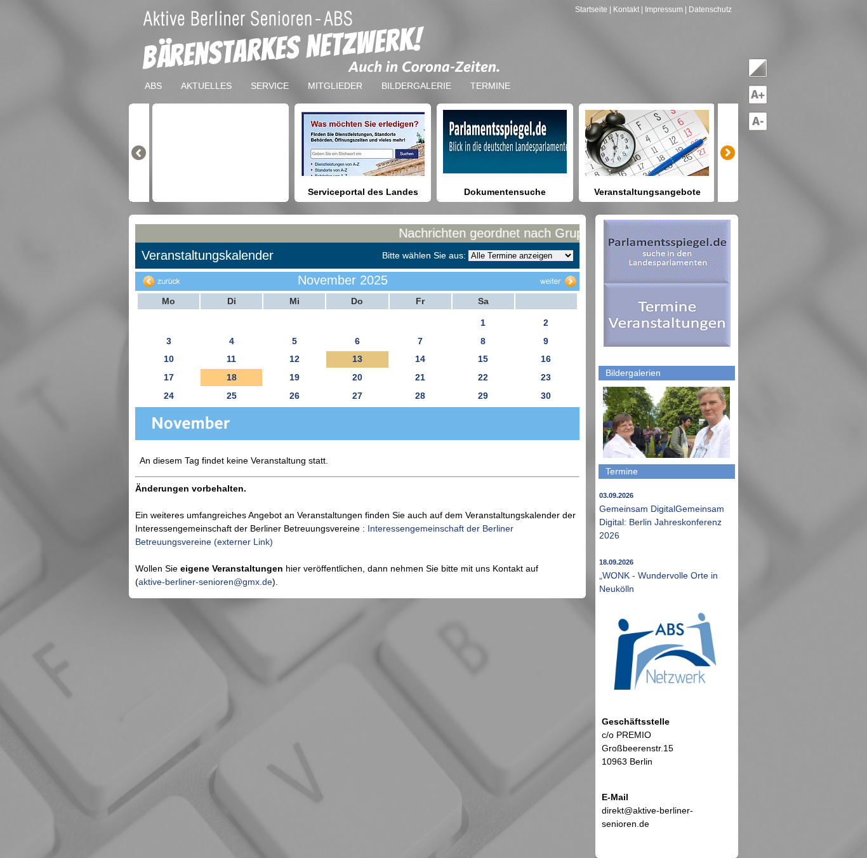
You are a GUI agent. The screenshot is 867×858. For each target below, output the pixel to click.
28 (420, 396)
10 (169, 359)
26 (294, 396)
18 (232, 377)
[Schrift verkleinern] (758, 128)
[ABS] (153, 75)
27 (357, 396)
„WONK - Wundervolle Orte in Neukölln (658, 576)
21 (420, 377)
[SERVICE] (269, 75)
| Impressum (662, 9)
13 (357, 359)
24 (169, 396)
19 (294, 377)
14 (420, 359)
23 (546, 377)
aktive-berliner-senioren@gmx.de (205, 582)
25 (232, 396)
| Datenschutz (708, 9)
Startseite (592, 9)
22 (483, 377)
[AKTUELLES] (206, 75)
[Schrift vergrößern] (758, 102)
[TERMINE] (490, 75)
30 (546, 396)
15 (483, 359)
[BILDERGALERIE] (416, 75)
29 (483, 396)
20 (357, 377)
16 (546, 359)
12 (294, 359)
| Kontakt (625, 9)
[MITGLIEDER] (335, 75)
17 (169, 377)
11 (231, 359)
